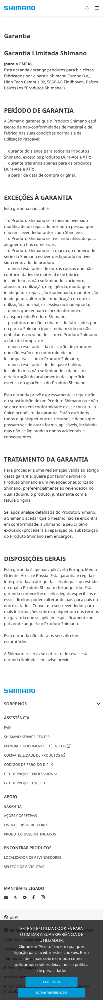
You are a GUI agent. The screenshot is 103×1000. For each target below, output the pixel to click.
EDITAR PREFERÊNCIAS (52, 992)
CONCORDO (51, 982)
